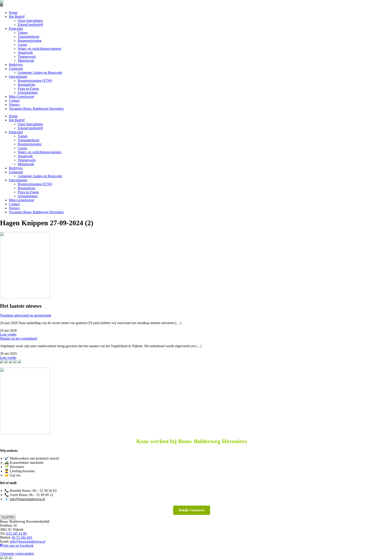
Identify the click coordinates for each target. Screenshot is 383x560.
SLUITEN (8, 517)
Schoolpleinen (28, 92)
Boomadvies (26, 84)
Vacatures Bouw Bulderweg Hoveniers (36, 108)
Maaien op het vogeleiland (18, 338)
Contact (14, 100)
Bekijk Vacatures (192, 510)
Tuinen (22, 32)
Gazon (22, 44)
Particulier (16, 28)
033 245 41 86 (16, 533)
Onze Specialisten (30, 20)
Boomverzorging (29, 40)
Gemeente (16, 68)
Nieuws (14, 104)
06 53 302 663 (22, 537)
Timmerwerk (27, 56)
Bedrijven (16, 64)
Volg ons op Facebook (17, 545)
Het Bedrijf (17, 16)
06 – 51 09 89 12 (41, 495)
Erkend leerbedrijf (30, 24)
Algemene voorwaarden (17, 553)
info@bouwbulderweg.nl (27, 499)
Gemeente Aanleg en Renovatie (40, 72)
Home (13, 12)
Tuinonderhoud (28, 36)
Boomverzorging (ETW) (35, 80)
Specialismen (18, 76)
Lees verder (8, 334)
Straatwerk (25, 52)
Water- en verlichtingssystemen (39, 48)
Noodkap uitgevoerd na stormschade (25, 315)
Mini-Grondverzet (21, 96)
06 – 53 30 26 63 (45, 490)
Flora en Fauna (28, 88)
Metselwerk (26, 60)
